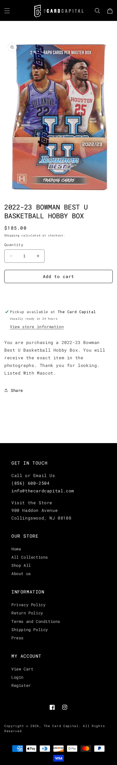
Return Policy (27, 613)
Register (21, 685)
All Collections (29, 557)
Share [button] (17, 390)
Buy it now (58, 293)
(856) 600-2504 (30, 483)
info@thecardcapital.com (42, 490)
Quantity (13, 244)
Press (17, 637)
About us (21, 573)
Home (16, 549)
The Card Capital (61, 726)
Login (17, 677)
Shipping (12, 235)
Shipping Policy (29, 629)
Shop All (21, 565)
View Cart (22, 669)
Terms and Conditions (35, 621)
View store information (37, 326)
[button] (7, 11)
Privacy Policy (28, 604)
